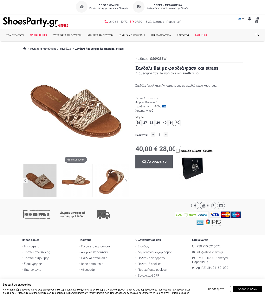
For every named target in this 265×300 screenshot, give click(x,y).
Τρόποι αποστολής (37, 252)
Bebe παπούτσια (92, 264)
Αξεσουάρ (88, 269)
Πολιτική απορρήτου (152, 258)
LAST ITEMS (201, 35)
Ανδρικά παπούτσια (94, 252)
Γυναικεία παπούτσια (43, 48)
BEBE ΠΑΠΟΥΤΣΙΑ (161, 35)
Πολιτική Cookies (179, 293)
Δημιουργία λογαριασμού (155, 252)
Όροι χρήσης (33, 264)
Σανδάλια (65, 48)
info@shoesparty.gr (210, 252)
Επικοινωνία (32, 269)
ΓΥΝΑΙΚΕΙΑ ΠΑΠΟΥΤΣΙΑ (67, 35)
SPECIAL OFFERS (38, 35)
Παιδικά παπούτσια (94, 258)
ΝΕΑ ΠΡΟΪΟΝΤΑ (15, 35)
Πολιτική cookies (149, 264)
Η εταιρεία (31, 246)
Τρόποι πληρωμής (36, 258)
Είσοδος (143, 246)
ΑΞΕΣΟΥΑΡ (183, 35)
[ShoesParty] (35, 22)
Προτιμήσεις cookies (152, 269)
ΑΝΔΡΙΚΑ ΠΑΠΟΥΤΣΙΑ (100, 35)
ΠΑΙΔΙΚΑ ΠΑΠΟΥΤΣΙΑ (132, 35)
